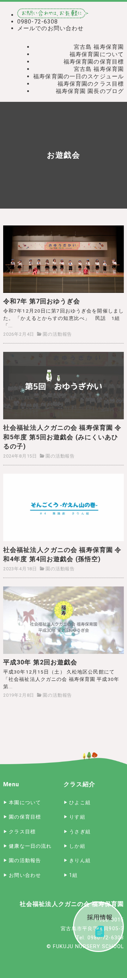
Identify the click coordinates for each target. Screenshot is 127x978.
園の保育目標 (25, 817)
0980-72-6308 (37, 21)
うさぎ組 (79, 832)
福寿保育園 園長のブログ (90, 91)
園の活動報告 (57, 334)
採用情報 (98, 926)
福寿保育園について (96, 54)
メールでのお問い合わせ (50, 28)
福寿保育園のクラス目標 (91, 83)
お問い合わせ (25, 875)
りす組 (77, 817)
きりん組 (79, 861)
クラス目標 (22, 832)
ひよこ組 (79, 803)
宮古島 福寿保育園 (99, 47)
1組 (73, 875)
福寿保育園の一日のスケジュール (78, 76)
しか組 (77, 846)
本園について (25, 803)
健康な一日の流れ (30, 846)
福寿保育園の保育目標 (94, 61)
